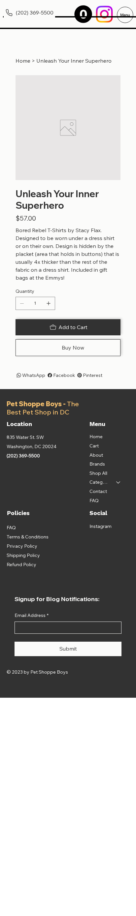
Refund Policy (21, 564)
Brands (97, 464)
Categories (99, 482)
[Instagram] (104, 14)
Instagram (100, 526)
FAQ (94, 501)
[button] (83, 14)
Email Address (32, 615)
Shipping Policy (23, 555)
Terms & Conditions (28, 537)
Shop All (98, 473)
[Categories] (118, 482)
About (96, 455)
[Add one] (48, 303)
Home (96, 437)
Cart (94, 446)
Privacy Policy (22, 546)
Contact (98, 491)
